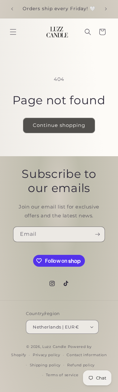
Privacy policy (46, 355)
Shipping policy (45, 365)
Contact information (87, 355)
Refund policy (81, 365)
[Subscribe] (97, 234)
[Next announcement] (106, 9)
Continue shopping (59, 125)
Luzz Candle (55, 346)
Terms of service (62, 375)
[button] (13, 32)
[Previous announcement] (12, 9)
